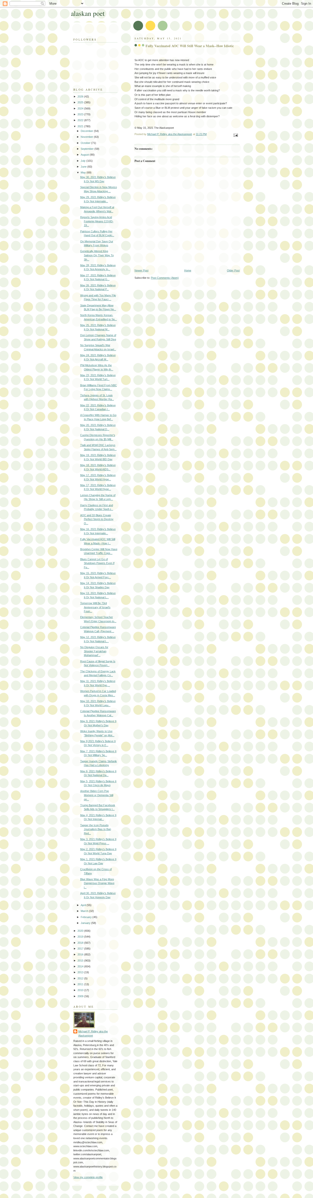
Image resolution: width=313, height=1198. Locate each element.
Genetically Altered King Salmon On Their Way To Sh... (97, 255)
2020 (81, 930)
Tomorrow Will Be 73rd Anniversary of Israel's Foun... (95, 607)
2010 (81, 990)
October (86, 142)
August (85, 154)
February (86, 917)
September (87, 148)
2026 (81, 96)
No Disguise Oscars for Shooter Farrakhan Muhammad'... (94, 651)
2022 (81, 120)
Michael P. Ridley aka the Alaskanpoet (93, 1033)
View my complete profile (88, 1177)
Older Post (233, 270)
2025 (81, 102)
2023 (81, 114)
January (86, 922)
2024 (81, 108)
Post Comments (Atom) (165, 277)
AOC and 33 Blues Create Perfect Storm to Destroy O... (96, 519)
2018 (81, 942)
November (87, 136)
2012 (81, 978)
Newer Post (141, 270)
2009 (81, 996)
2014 (81, 966)
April (84, 905)
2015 (81, 960)
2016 (81, 954)
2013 (81, 972)
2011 (81, 984)
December (87, 130)
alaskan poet (88, 13)
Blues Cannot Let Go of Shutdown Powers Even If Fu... (97, 563)
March (85, 910)
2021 (81, 126)
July (83, 160)
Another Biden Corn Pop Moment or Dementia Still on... (96, 795)
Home (187, 270)
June (84, 166)
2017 (81, 948)
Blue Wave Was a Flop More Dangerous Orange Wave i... (97, 883)
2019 (81, 936)
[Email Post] (235, 135)
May (84, 172)
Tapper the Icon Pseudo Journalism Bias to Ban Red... (95, 829)
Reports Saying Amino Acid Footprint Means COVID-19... (96, 221)
